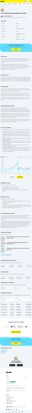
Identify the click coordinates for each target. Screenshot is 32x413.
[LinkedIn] (16, 409)
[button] (16, 375)
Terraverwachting (4, 350)
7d (22, 157)
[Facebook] (14, 409)
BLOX (7, 375)
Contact (7, 376)
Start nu (28, 1)
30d (25, 157)
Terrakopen (3, 351)
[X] (10, 409)
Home (1, 6)
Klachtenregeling (9, 403)
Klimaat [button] (23, 39)
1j (27, 157)
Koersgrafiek (15, 3)
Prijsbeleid (8, 399)
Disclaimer (8, 394)
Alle (29, 157)
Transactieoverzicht (9, 402)
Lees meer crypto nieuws (6, 254)
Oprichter (28, 3)
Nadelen (24, 3)
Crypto (7, 378)
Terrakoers (3, 352)
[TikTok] (12, 409)
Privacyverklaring (9, 398)
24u (20, 157)
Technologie (4, 3)
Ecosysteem (10, 3)
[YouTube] (8, 409)
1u (17, 157)
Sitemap (7, 395)
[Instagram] (6, 409)
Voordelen (20, 3)
